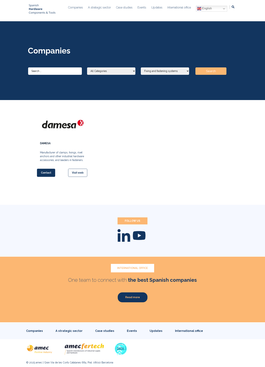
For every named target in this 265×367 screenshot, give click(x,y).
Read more (132, 297)
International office (189, 331)
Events (132, 331)
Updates (156, 331)
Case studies (104, 331)
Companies (34, 331)
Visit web (77, 172)
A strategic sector (69, 331)
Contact (46, 172)
